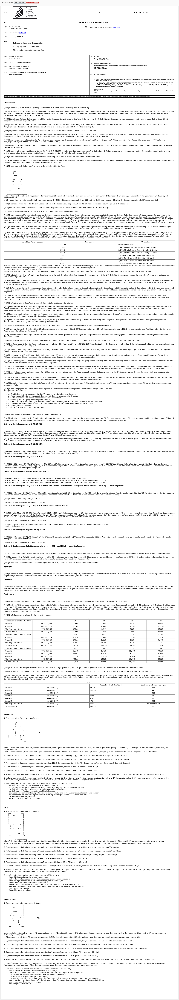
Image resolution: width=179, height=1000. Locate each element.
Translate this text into (7, 2)
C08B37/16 (116, 27)
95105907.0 (22, 33)
